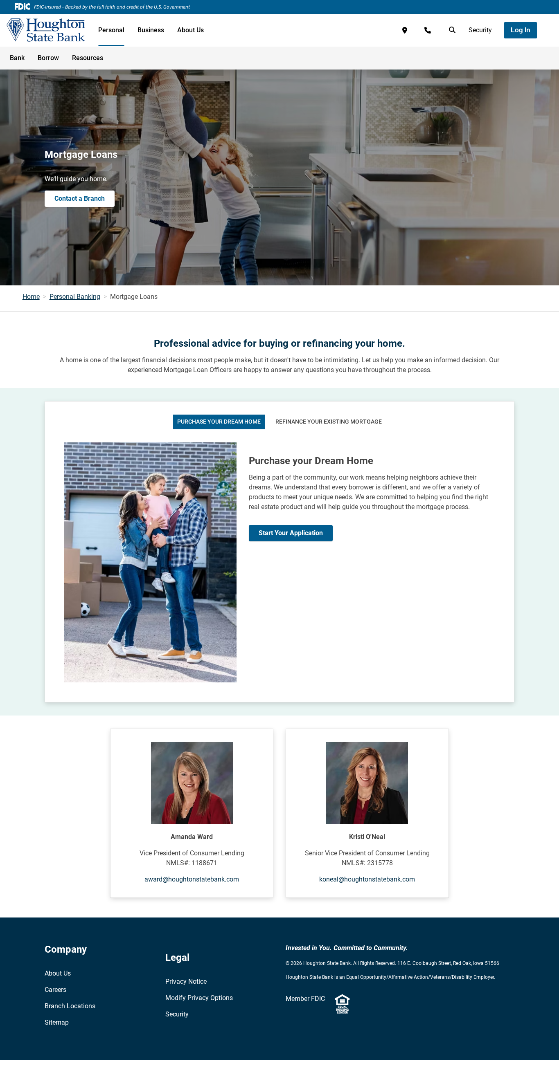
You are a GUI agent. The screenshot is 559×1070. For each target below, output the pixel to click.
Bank (17, 58)
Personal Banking (75, 297)
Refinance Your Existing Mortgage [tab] (328, 421)
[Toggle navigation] (494, 53)
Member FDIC (305, 999)
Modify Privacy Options (199, 998)
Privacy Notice (186, 981)
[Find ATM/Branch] (405, 30)
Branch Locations (70, 1006)
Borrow (48, 58)
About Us (190, 30)
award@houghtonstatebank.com (191, 879)
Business (150, 30)
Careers (55, 990)
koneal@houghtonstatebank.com (367, 879)
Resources (87, 58)
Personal (111, 30)
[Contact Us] (428, 30)
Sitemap (57, 1022)
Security (480, 30)
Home (31, 297)
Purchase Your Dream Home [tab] (219, 421)
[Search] (450, 30)
